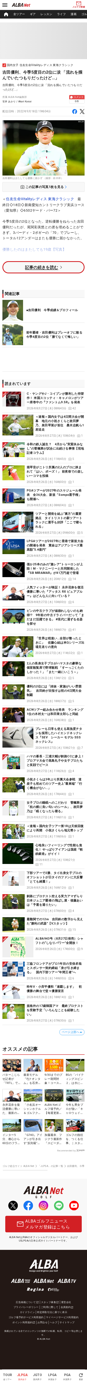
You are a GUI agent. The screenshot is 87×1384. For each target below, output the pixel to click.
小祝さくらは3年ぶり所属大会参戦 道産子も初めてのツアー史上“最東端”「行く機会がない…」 (54, 784)
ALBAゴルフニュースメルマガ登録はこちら (47, 1224)
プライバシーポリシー (26, 1307)
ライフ (61, 14)
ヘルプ (53, 1322)
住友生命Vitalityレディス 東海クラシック (40, 199)
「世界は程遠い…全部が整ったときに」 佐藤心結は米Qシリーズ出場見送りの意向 (59, 642)
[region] (43, 14)
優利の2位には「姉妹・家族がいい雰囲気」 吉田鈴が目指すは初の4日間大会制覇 (54, 691)
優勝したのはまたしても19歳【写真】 (34, 249)
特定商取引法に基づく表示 (52, 1312)
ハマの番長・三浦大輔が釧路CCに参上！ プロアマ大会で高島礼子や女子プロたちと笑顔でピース (55, 760)
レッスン (46, 14)
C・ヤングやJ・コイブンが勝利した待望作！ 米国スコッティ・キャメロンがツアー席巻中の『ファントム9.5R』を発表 (55, 398)
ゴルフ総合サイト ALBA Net (18, 1166)
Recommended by (66, 1150)
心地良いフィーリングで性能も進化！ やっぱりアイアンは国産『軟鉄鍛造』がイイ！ (59, 849)
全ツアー (19, 14)
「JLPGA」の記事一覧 (50, 1166)
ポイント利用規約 (22, 1322)
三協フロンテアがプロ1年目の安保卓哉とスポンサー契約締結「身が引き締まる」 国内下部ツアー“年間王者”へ (54, 968)
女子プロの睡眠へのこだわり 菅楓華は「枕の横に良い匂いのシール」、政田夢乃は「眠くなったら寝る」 (55, 807)
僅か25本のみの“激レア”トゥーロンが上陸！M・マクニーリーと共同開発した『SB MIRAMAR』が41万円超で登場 (55, 568)
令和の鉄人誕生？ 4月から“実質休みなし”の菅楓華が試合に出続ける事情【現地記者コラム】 (55, 448)
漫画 (73, 14)
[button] (43, 401)
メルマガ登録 (78, 7)
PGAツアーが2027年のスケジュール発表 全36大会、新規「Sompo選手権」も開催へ (54, 495)
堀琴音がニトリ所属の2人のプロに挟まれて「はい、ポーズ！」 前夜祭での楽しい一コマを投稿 (55, 471)
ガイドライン (27, 1312)
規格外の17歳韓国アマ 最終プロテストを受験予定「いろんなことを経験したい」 (55, 1010)
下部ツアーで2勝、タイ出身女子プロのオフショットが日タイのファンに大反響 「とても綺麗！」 (55, 877)
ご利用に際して (49, 1307)
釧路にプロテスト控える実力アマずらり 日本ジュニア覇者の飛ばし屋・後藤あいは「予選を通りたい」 (56, 900)
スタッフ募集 (48, 1302)
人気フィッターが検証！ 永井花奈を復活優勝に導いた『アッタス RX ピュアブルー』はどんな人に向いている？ (55, 591)
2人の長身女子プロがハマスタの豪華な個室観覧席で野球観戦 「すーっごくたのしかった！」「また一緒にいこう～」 (55, 668)
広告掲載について (26, 1302)
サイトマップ (66, 1322)
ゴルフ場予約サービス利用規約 (26, 1317)
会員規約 (66, 1307)
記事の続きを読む (41, 267)
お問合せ (42, 1322)
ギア (33, 14)
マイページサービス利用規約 (62, 1317)
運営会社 (66, 1302)
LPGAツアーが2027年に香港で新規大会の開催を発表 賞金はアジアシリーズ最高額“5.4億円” (55, 545)
